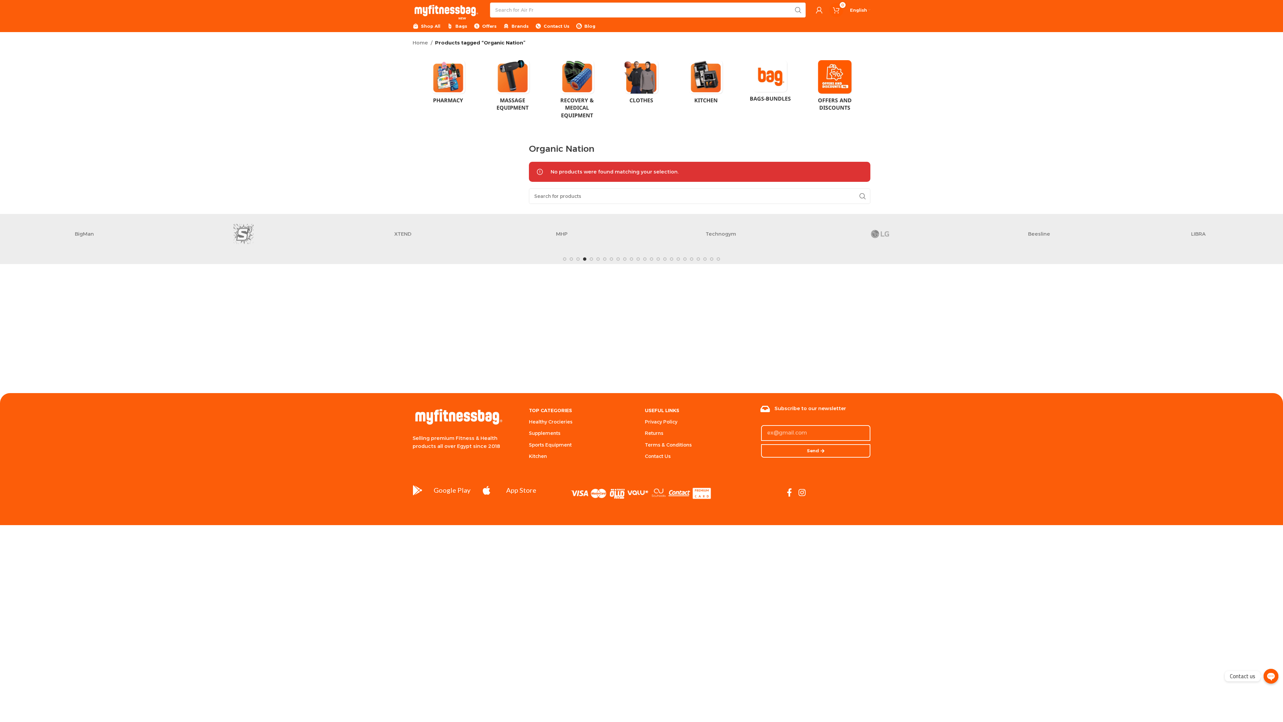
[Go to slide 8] (611, 259)
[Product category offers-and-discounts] (835, 87)
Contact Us (658, 456)
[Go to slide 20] (691, 259)
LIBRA (916, 234)
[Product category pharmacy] (448, 84)
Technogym (439, 234)
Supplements (544, 433)
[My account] (819, 10)
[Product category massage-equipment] (513, 87)
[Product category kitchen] (706, 84)
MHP (280, 234)
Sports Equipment (550, 445)
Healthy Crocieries (550, 422)
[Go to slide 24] (718, 259)
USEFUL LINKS (662, 410)
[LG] (598, 234)
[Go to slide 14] (651, 259)
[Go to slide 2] (571, 259)
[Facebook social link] (789, 493)
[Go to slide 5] (591, 259)
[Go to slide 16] (665, 259)
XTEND (121, 234)
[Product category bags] (770, 83)
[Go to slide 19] (685, 259)
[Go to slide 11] (631, 259)
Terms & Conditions (668, 445)
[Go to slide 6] (598, 259)
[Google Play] (418, 490)
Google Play (452, 490)
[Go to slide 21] (698, 259)
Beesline (758, 234)
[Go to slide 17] (671, 259)
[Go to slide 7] (604, 259)
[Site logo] (446, 9)
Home (420, 42)
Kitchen (538, 456)
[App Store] (487, 490)
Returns (654, 433)
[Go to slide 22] (705, 259)
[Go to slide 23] (711, 259)
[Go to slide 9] (618, 259)
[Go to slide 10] (624, 259)
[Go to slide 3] (578, 259)
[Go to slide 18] (678, 259)
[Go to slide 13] (645, 259)
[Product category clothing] (641, 84)
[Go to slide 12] (638, 259)
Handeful (1076, 234)
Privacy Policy (661, 422)
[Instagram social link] (802, 493)
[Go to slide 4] (584, 259)
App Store (521, 490)
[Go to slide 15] (658, 259)
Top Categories (550, 410)
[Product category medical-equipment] (577, 91)
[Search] (798, 10)
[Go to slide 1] (564, 259)
